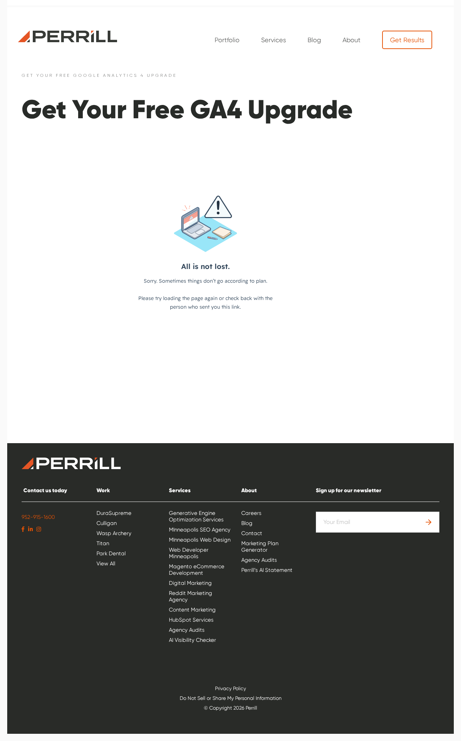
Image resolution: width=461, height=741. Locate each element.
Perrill (67, 36)
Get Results (407, 40)
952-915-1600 (38, 517)
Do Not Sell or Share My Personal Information (231, 698)
